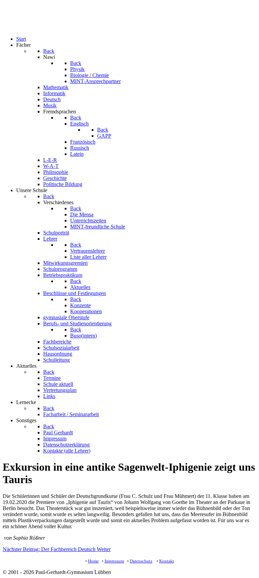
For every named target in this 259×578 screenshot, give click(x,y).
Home (93, 561)
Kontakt (166, 561)
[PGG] (16, 27)
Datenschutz (141, 561)
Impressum (114, 561)
